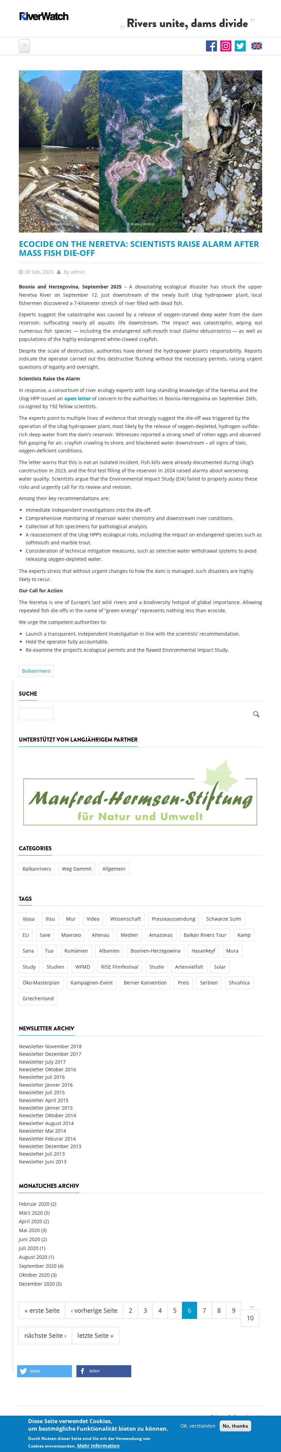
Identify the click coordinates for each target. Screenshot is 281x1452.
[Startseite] (44, 16)
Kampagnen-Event (92, 982)
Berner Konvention (145, 982)
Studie (156, 967)
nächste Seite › (45, 1335)
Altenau (101, 935)
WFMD (82, 967)
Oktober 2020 (34, 1275)
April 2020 (30, 1221)
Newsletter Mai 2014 (42, 1131)
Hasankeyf (203, 950)
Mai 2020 (29, 1230)
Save (45, 935)
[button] (44, 1371)
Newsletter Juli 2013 (42, 1153)
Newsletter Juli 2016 (42, 1077)
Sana (28, 950)
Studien (55, 967)
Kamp (244, 935)
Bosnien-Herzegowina (156, 950)
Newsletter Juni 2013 (42, 1161)
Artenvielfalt (189, 967)
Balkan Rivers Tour (205, 935)
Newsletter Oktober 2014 (47, 1115)
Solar (220, 967)
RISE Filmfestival (119, 967)
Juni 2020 (29, 1239)
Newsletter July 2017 (42, 1062)
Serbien (209, 982)
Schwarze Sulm (223, 919)
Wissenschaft (125, 919)
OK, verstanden (198, 1426)
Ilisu (50, 919)
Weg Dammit (76, 868)
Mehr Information (98, 1445)
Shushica (239, 982)
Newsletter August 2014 (46, 1123)
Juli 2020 (28, 1248)
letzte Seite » (95, 1335)
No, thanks (235, 1426)
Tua (49, 950)
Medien (129, 935)
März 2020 (31, 1212)
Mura (232, 950)
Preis (183, 982)
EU (26, 935)
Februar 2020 (34, 1204)
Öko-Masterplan (41, 982)
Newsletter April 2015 (44, 1100)
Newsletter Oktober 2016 (47, 1069)
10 (250, 1318)
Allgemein (113, 868)
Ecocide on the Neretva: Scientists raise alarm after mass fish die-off (139, 248)
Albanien (109, 950)
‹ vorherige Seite (94, 1310)
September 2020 (38, 1266)
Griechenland (38, 998)
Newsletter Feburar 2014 (47, 1138)
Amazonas (161, 935)
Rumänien (76, 950)
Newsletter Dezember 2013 (50, 1146)
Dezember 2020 (37, 1283)
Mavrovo (71, 935)
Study (29, 967)
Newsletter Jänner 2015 (46, 1108)
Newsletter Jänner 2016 (46, 1085)
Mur (71, 919)
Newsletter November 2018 (50, 1046)
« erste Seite (42, 1310)
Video (93, 919)
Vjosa (29, 919)
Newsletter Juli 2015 (42, 1092)
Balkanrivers (36, 671)
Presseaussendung (173, 919)
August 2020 (33, 1257)
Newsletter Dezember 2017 (50, 1054)
